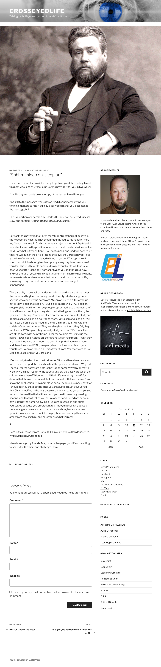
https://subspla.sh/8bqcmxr (26, 435)
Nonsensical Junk (109, 578)
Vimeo (103, 481)
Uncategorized (23, 464)
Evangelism (106, 566)
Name (13, 542)
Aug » (141, 446)
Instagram (105, 477)
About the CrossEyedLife (112, 524)
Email (13, 559)
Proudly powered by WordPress (24, 659)
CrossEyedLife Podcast (112, 484)
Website (14, 575)
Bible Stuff (105, 561)
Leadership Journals (110, 572)
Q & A (103, 596)
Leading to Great (108, 491)
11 (134, 425)
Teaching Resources (110, 542)
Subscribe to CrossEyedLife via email (119, 390)
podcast (104, 590)
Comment (16, 500)
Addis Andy (42, 170)
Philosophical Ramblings (112, 584)
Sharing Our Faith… (109, 536)
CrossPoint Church (109, 467)
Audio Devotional (109, 530)
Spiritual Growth (108, 602)
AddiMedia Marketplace (139, 310)
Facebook (105, 474)
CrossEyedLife (36, 11)
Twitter (104, 470)
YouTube (104, 488)
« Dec (110, 446)
